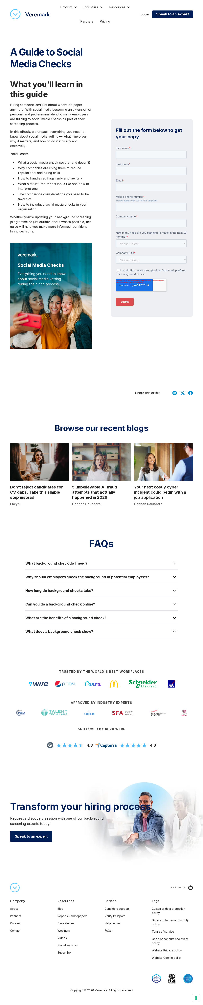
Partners (86, 21)
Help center (112, 923)
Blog (60, 908)
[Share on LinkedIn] (174, 392)
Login (145, 14)
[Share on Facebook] (190, 392)
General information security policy (170, 922)
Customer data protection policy (168, 910)
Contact (15, 930)
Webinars (63, 930)
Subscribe (64, 952)
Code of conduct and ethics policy (170, 941)
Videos (62, 938)
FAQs (108, 930)
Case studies (65, 923)
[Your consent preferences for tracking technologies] (196, 998)
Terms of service (163, 931)
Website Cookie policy (167, 957)
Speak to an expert (172, 14)
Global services (67, 945)
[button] (68, 7)
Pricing (105, 21)
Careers (15, 923)
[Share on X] (182, 392)
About (14, 908)
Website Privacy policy (167, 950)
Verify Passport (115, 916)
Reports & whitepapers (72, 916)
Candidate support (117, 908)
